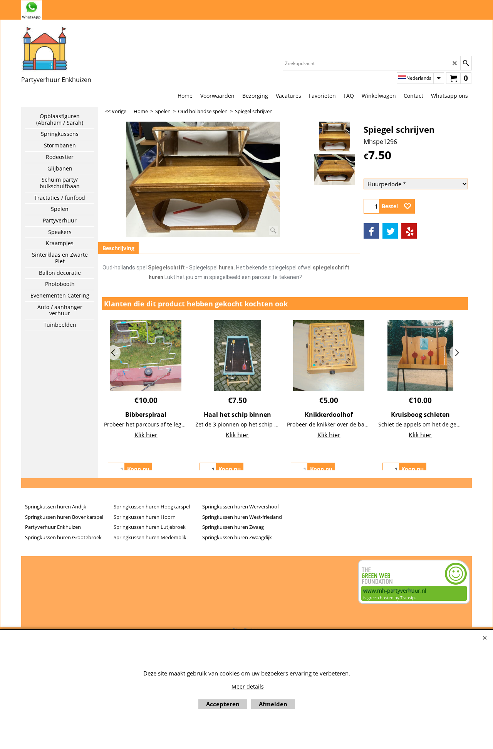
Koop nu (138, 469)
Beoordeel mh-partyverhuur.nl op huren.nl (52, 587)
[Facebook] (371, 231)
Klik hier (146, 435)
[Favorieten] (407, 206)
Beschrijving (118, 248)
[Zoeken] (465, 63)
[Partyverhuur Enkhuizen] (56, 48)
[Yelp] (409, 231)
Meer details (247, 686)
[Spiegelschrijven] (334, 169)
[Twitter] (390, 231)
